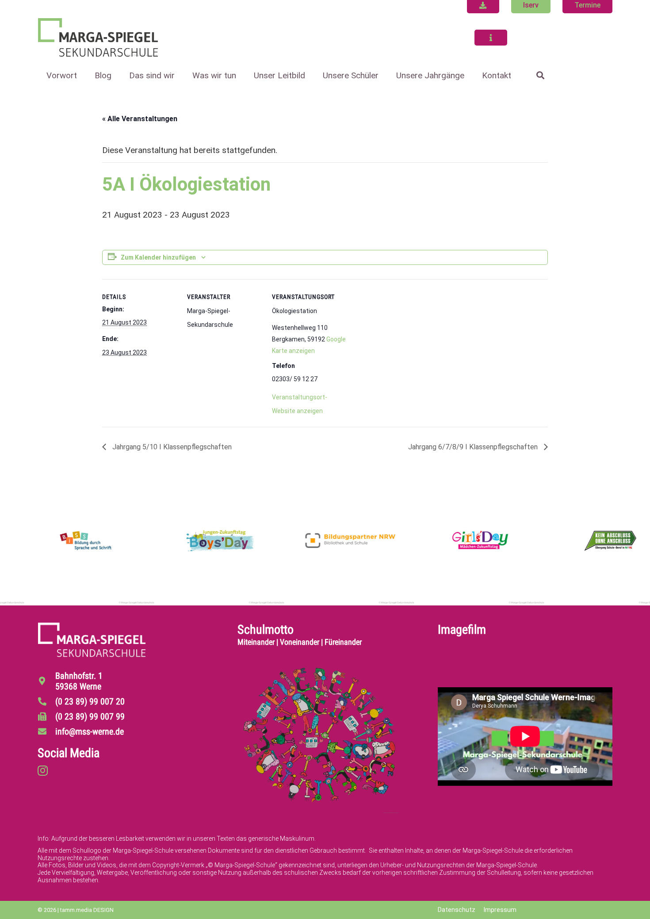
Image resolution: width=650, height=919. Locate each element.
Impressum (500, 909)
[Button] (490, 38)
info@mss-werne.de (89, 731)
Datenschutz (456, 909)
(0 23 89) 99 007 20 (90, 701)
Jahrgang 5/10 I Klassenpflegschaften (171, 447)
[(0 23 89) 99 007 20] (46, 701)
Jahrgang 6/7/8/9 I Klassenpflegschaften (473, 447)
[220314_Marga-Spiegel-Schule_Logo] (98, 37)
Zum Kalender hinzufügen (158, 257)
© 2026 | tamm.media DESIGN (76, 910)
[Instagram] (43, 770)
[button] (182, 75)
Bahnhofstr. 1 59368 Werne (79, 681)
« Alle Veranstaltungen (139, 119)
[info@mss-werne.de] (46, 731)
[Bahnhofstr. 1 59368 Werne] (46, 681)
